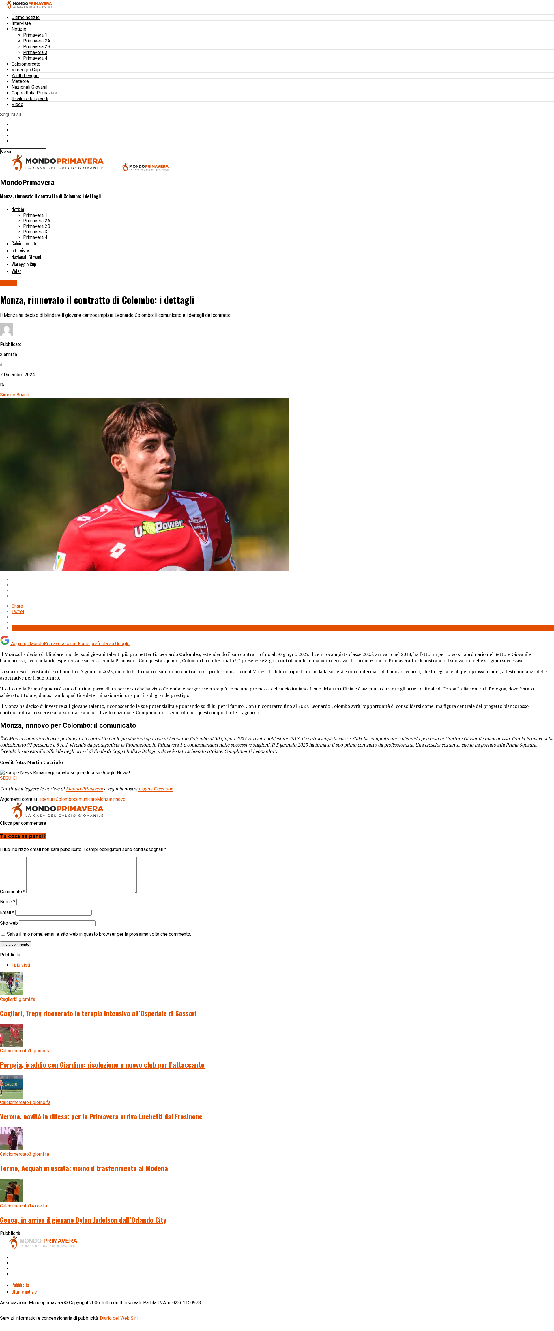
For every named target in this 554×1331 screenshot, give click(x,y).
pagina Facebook (155, 788)
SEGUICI (8, 778)
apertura (47, 799)
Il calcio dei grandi (30, 98)
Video (17, 104)
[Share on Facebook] (283, 579)
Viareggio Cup (26, 69)
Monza (104, 799)
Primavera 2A (36, 41)
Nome (7, 901)
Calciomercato (26, 64)
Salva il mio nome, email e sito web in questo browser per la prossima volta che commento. (99, 934)
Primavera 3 (35, 52)
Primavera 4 (35, 58)
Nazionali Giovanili (30, 87)
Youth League (25, 75)
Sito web (9, 923)
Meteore (20, 81)
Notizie (19, 29)
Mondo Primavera (84, 788)
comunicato (85, 799)
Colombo (65, 799)
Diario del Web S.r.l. (119, 1318)
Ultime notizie (26, 17)
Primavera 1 (35, 35)
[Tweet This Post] (283, 585)
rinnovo (118, 799)
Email (7, 912)
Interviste (21, 23)
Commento (12, 891)
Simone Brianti (14, 395)
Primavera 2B (36, 46)
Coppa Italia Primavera (34, 93)
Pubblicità (20, 1284)
